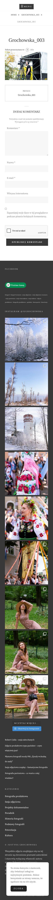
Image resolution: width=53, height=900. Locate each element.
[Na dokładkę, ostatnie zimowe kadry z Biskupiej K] (26, 339)
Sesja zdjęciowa (12, 801)
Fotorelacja (10, 830)
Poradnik (9, 813)
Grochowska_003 (30, 15)
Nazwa (11, 162)
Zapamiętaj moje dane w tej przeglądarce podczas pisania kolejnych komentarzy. (27, 214)
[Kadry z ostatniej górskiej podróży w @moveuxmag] (26, 428)
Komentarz (13, 128)
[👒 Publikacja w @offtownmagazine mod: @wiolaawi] (26, 607)
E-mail (11, 178)
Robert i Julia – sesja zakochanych (19, 740)
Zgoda (19, 888)
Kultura (9, 835)
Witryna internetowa (17, 193)
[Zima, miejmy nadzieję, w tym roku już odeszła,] (26, 384)
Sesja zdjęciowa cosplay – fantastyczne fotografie (26, 767)
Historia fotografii (14, 818)
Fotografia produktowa (16, 796)
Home (14, 15)
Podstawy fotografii (14, 824)
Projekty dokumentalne (17, 807)
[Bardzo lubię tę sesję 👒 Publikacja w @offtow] (26, 696)
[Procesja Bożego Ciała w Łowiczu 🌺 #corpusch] (26, 473)
